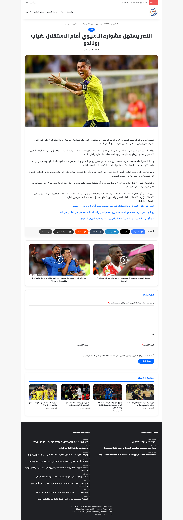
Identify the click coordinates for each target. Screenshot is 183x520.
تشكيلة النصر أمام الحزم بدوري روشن (91, 206)
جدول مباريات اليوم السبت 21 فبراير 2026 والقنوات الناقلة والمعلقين (110, 405)
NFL (107, 24)
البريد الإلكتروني (148, 345)
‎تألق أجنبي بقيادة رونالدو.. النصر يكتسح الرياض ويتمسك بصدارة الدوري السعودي (117, 218)
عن (62, 11)
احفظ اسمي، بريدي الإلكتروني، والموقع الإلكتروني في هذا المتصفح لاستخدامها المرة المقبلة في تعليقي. (117, 355)
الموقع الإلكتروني (83, 345)
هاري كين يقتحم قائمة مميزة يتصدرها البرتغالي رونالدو (77, 404)
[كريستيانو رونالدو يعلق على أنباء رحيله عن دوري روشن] (140, 392)
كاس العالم (39, 11)
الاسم (151, 334)
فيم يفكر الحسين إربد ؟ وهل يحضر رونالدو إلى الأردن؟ (43, 404)
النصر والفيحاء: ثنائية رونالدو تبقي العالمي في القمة (81, 212)
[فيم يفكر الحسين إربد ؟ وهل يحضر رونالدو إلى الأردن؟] (43, 392)
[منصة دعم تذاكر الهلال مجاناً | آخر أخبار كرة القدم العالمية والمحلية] (153, 12)
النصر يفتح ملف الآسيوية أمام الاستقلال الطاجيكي (131, 206)
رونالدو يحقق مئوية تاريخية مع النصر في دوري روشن (129, 212)
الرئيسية (70, 11)
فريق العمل (52, 11)
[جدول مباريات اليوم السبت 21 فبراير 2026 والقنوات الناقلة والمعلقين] (107, 392)
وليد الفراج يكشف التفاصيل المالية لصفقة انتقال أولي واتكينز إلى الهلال (123, 2)
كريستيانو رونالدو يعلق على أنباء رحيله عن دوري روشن (140, 404)
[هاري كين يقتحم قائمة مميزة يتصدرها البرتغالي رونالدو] (75, 392)
